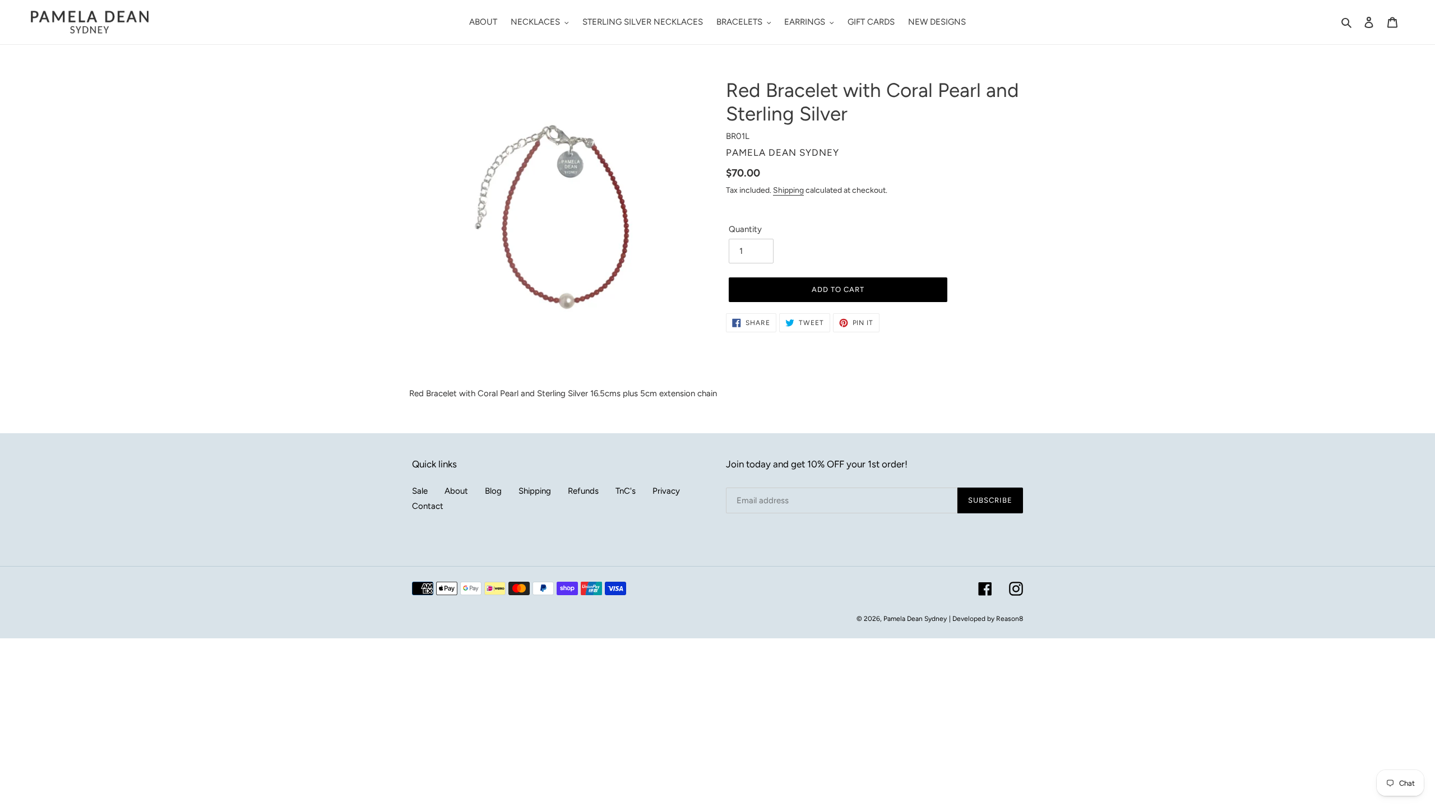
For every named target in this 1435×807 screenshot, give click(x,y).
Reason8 (1009, 619)
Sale (420, 491)
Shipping (788, 189)
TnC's (625, 491)
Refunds (583, 491)
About (456, 491)
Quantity (745, 229)
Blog (493, 491)
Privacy (666, 491)
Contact (427, 506)
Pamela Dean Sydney (915, 619)
